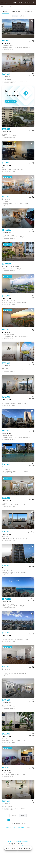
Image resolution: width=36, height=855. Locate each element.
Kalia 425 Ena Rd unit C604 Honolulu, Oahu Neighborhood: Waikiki (12, 169)
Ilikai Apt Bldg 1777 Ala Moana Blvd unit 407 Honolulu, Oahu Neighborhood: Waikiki (15, 471)
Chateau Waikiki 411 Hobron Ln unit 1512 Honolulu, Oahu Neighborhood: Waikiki (13, 774)
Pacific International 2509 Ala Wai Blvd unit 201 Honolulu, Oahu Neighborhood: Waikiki (14, 572)
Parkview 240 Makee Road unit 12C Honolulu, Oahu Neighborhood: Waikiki (14, 504)
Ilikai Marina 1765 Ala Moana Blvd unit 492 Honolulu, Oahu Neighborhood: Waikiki (15, 203)
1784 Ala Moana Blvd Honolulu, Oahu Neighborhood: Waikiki (12, 269)
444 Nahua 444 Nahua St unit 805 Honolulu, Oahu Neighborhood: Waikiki (13, 370)
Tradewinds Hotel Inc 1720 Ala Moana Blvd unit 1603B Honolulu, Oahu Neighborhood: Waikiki (16, 47)
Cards (15, 16)
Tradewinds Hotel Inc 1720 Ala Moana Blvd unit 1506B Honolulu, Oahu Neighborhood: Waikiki (16, 437)
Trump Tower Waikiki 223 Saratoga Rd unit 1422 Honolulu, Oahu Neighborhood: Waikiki (14, 236)
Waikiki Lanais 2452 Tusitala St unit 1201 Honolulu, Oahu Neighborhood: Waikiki (14, 740)
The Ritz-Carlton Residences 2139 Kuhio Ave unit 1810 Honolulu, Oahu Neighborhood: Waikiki (14, 302)
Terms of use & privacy (14, 841)
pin (17, 845)
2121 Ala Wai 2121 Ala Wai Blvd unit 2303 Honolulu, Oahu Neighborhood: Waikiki (14, 403)
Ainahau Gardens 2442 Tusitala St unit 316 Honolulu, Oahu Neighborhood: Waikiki (13, 808)
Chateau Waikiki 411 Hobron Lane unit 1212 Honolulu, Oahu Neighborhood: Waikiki (14, 81)
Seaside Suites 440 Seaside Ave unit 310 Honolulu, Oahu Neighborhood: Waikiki (14, 707)
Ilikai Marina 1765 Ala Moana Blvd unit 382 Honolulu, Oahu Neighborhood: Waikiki (15, 639)
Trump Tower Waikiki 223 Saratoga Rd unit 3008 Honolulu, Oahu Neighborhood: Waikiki (14, 605)
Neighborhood (16, 11)
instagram (22, 845)
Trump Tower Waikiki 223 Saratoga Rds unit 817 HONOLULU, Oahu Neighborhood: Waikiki (15, 336)
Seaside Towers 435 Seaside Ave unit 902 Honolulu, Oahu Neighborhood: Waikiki (14, 135)
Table (20, 16)
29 (27, 820)
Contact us (25, 841)
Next (22, 815)
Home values (28, 11)
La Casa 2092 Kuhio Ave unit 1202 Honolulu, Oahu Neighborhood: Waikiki (14, 673)
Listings (5, 11)
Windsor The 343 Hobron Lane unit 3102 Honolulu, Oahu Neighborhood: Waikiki (14, 538)
